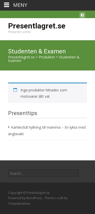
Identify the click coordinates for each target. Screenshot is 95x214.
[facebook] (82, 16)
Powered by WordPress (25, 198)
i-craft (59, 198)
